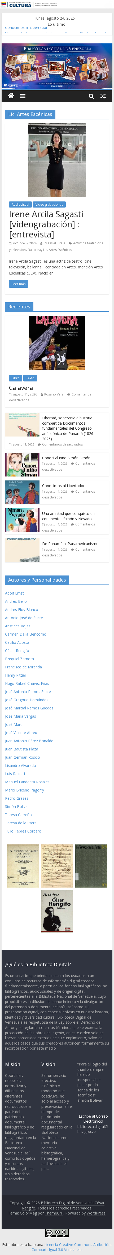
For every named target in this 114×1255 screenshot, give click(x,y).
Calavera (21, 388)
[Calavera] (57, 318)
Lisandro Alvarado (20, 765)
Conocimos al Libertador (26, 30)
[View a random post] (103, 95)
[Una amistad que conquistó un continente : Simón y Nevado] (22, 511)
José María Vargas (20, 716)
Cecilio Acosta (17, 642)
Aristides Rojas (17, 625)
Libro (16, 378)
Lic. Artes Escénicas (57, 250)
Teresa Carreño (18, 814)
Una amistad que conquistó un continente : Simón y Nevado (68, 516)
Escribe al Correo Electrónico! (93, 1119)
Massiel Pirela (55, 243)
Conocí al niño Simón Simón (66, 457)
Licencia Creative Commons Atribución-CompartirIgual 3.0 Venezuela (72, 1247)
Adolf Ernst (14, 593)
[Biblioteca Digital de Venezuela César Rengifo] (57, 47)
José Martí (14, 724)
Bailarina (34, 250)
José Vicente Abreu (21, 732)
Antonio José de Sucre (24, 617)
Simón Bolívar (17, 806)
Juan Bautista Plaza (21, 749)
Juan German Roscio (22, 757)
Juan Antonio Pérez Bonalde (29, 740)
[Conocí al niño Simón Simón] (22, 455)
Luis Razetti (15, 773)
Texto (30, 378)
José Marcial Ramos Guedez (29, 707)
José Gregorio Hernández (26, 699)
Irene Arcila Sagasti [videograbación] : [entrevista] (46, 224)
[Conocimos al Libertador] (22, 483)
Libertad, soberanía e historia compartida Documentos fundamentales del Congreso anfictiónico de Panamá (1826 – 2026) (69, 428)
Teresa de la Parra (21, 822)
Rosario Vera (54, 394)
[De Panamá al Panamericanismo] (22, 541)
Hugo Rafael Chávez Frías (27, 683)
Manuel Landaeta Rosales (27, 781)
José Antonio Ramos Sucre (28, 691)
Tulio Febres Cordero (23, 831)
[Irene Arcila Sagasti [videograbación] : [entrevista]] (57, 126)
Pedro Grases (16, 798)
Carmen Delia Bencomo (25, 634)
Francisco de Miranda (23, 666)
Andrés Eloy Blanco (21, 609)
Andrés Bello (16, 601)
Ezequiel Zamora (19, 658)
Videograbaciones (49, 204)
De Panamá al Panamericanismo (70, 543)
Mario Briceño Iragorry (24, 790)
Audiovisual (20, 204)
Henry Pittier (15, 675)
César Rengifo (17, 650)
